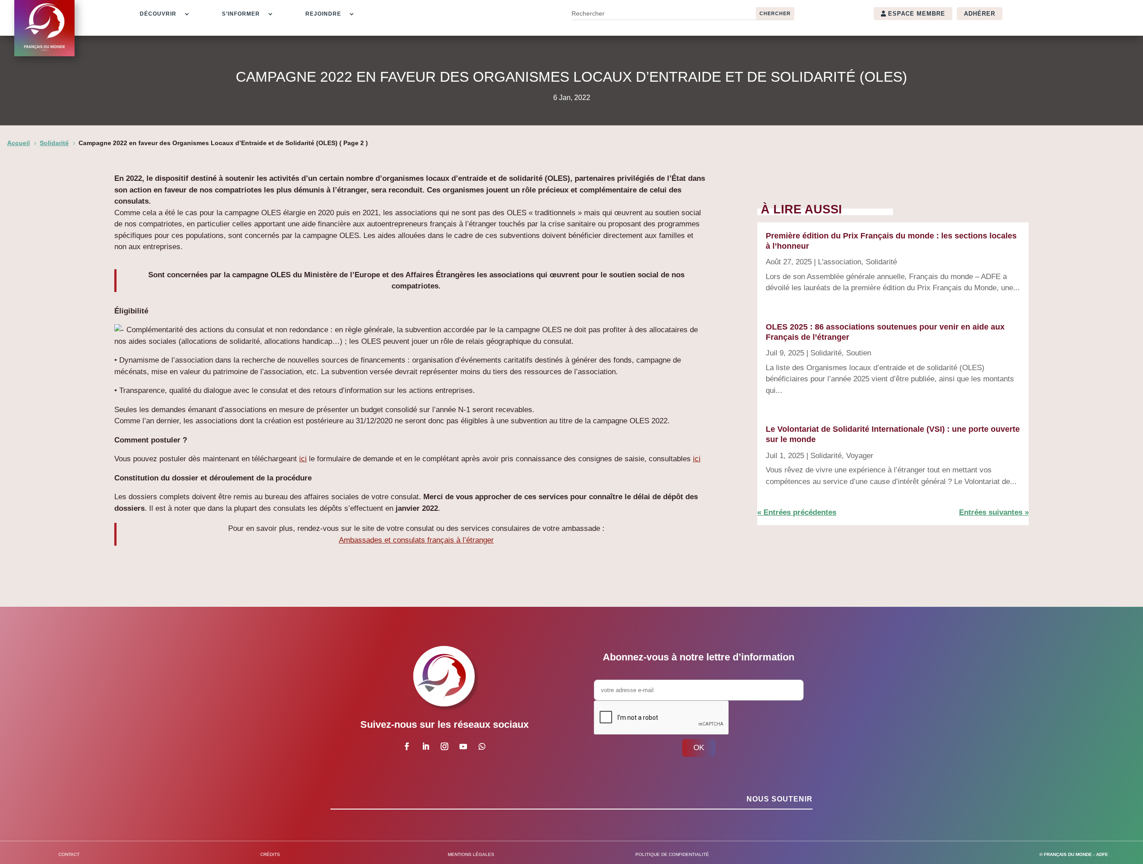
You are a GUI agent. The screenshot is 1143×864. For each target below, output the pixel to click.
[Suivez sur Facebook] (406, 746)
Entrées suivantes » (994, 512)
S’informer (241, 14)
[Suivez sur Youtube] (463, 746)
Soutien (858, 353)
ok (698, 747)
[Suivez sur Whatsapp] (481, 746)
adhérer (979, 13)
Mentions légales (471, 854)
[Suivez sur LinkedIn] (425, 746)
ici (303, 459)
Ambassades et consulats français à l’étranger (416, 540)
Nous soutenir (780, 799)
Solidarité (881, 262)
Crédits (270, 854)
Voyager (859, 455)
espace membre (916, 13)
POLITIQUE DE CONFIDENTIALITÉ (672, 854)
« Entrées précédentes (796, 512)
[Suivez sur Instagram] (444, 746)
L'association (839, 262)
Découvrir (158, 14)
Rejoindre (323, 14)
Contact (68, 854)
